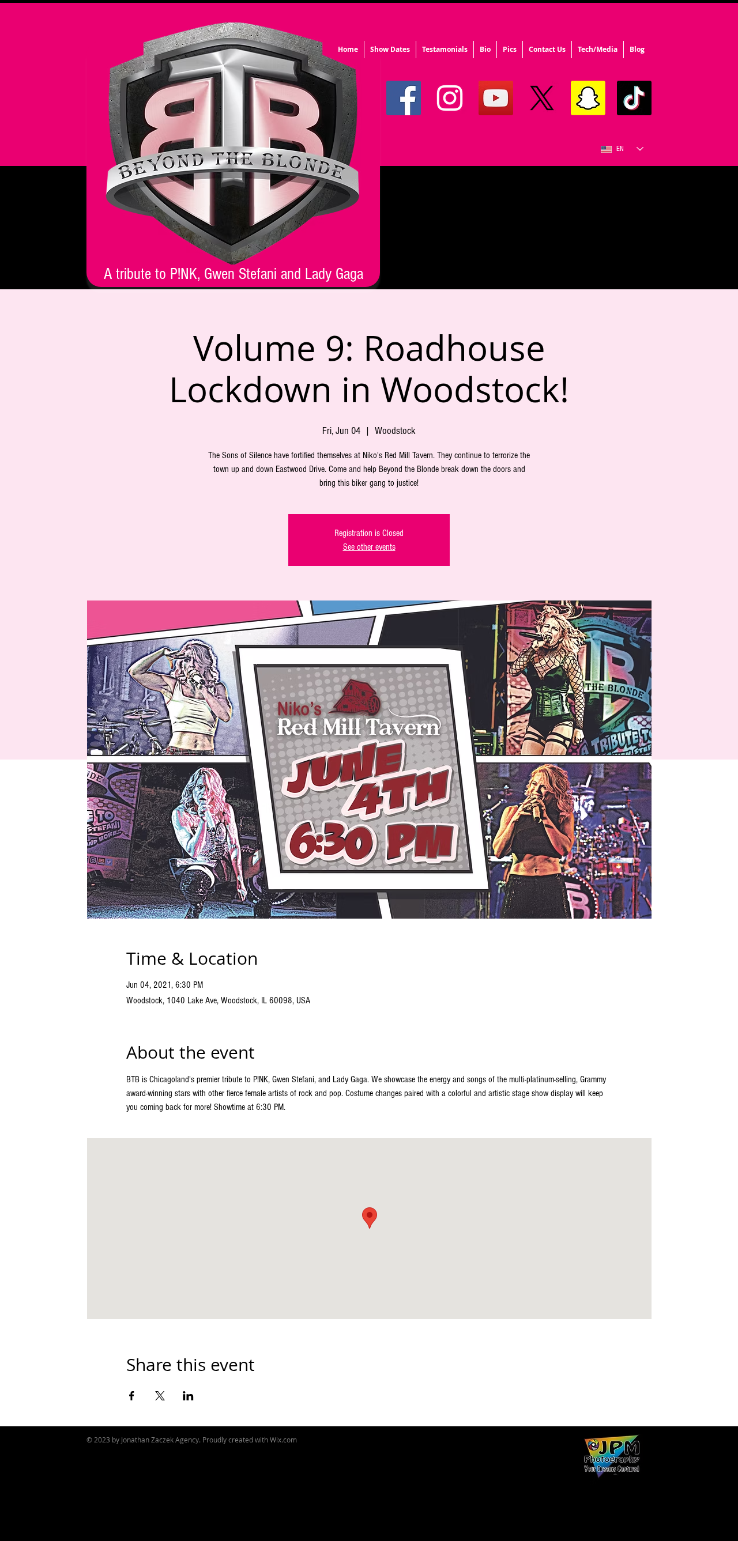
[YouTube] (496, 98)
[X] (542, 98)
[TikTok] (634, 98)
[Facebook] (403, 98)
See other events (369, 547)
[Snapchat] (588, 98)
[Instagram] (449, 98)
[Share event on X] (160, 1395)
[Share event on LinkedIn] (188, 1395)
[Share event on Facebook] (131, 1395)
